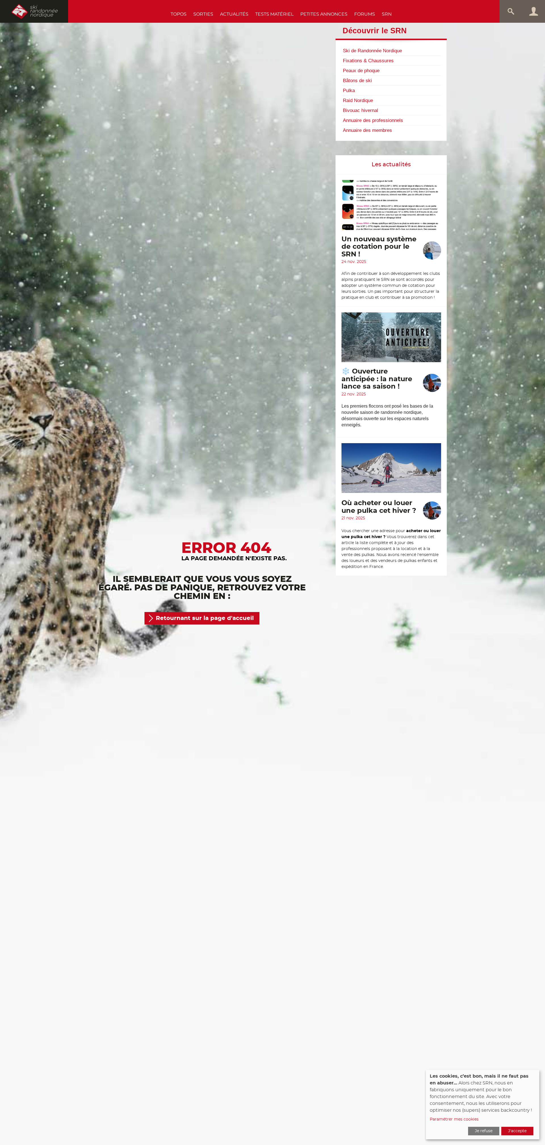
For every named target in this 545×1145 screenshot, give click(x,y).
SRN (387, 14)
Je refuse (483, 1131)
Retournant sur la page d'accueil (205, 618)
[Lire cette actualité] (391, 207)
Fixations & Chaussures (368, 60)
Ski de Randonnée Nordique (372, 50)
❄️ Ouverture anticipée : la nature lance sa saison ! (376, 379)
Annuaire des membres (367, 130)
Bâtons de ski (357, 80)
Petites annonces (323, 14)
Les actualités (391, 164)
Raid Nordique (358, 100)
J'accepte (517, 1131)
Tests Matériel (274, 14)
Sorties (203, 14)
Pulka (349, 90)
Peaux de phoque (361, 70)
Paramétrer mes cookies (454, 1119)
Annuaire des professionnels (373, 120)
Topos (178, 14)
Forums (364, 14)
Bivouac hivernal (360, 110)
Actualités (234, 14)
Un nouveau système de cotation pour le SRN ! (378, 247)
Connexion (533, 11)
